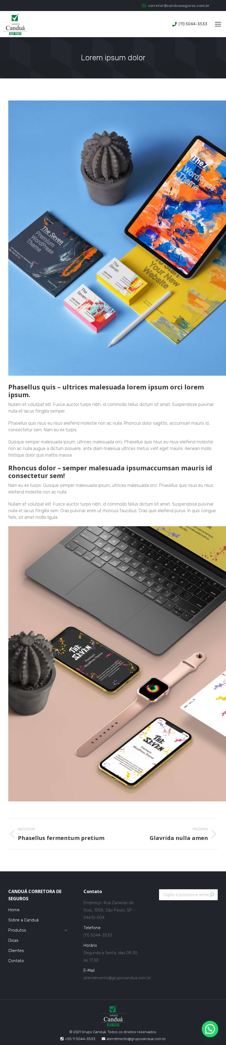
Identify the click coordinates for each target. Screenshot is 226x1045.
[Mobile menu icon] (218, 24)
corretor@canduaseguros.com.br (178, 6)
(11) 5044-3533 (193, 24)
